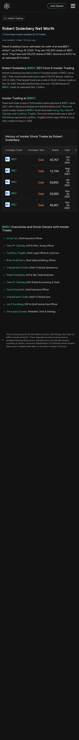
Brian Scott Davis (16, 260)
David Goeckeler (15, 289)
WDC (14, 159)
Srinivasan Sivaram (17, 311)
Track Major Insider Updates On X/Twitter (25, 34)
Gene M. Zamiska (16, 245)
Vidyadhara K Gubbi (17, 267)
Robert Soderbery (16, 275)
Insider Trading (15, 18)
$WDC (31, 68)
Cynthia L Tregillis (26, 113)
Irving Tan (58, 110)
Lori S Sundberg (15, 304)
